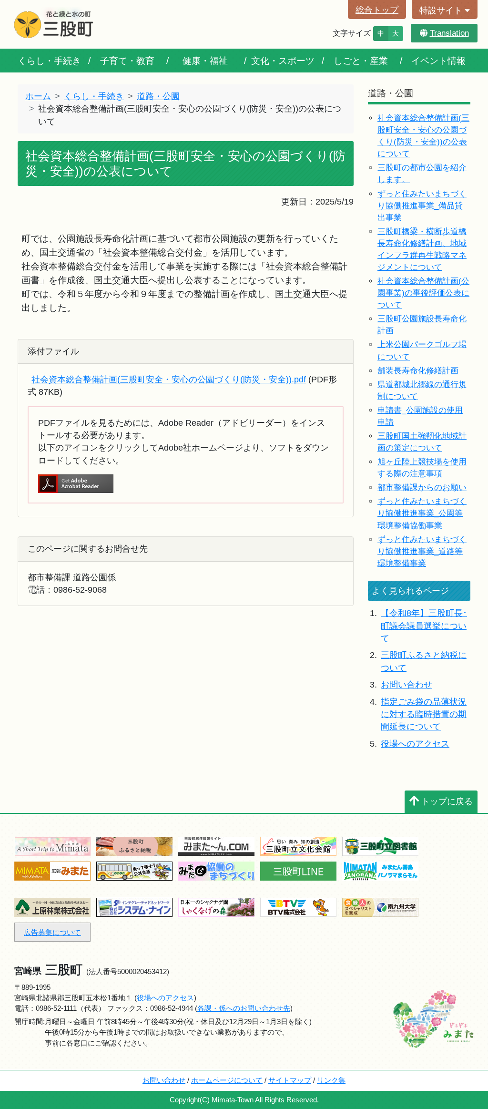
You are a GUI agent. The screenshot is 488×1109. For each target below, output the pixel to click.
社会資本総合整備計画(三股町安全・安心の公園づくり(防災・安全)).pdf (168, 379)
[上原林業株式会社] (52, 907)
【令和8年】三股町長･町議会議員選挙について (424, 625)
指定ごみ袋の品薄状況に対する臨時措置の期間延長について (424, 714)
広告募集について (52, 932)
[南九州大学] (380, 907)
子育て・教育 (127, 60)
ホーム (38, 96)
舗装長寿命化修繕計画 (417, 370)
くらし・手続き (49, 60)
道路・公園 (158, 96)
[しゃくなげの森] (216, 907)
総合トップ (377, 10)
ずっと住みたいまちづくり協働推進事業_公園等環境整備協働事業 (422, 513)
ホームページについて (227, 1080)
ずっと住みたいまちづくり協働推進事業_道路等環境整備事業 (422, 551)
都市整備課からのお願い (422, 487)
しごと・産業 (361, 60)
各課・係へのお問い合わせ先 (243, 1008)
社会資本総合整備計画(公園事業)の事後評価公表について (423, 293)
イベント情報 (438, 60)
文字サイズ (352, 33)
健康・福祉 (205, 60)
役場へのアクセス (415, 744)
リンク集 (331, 1080)
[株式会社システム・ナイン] (134, 907)
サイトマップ (289, 1080)
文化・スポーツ (283, 60)
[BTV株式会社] (298, 907)
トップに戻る (447, 801)
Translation (449, 33)
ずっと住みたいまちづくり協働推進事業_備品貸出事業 (422, 205)
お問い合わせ (406, 684)
